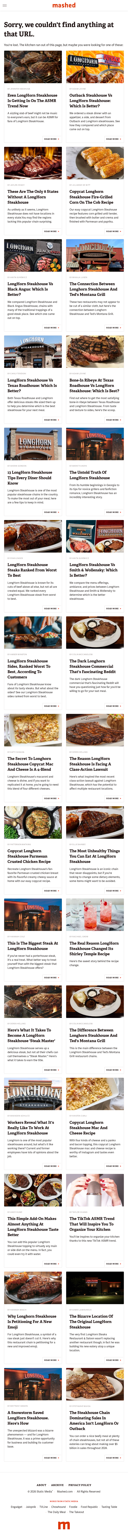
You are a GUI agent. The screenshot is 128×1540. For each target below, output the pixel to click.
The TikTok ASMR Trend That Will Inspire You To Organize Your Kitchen (92, 1224)
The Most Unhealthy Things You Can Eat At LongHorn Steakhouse (95, 856)
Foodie (73, 1507)
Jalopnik (31, 1507)
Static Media (44, 1491)
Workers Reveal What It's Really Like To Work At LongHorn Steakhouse (31, 1128)
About (41, 1485)
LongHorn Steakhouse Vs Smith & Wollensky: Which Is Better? (94, 570)
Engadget (16, 1507)
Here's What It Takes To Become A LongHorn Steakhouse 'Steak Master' (31, 1035)
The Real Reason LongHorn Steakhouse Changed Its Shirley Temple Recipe (94, 948)
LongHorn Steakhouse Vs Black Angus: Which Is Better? (30, 289)
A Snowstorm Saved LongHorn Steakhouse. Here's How (28, 1418)
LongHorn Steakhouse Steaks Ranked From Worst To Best (32, 570)
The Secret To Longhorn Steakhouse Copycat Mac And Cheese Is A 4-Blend (30, 764)
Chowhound (58, 1507)
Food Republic (89, 1507)
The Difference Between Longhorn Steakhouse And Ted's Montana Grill (93, 1035)
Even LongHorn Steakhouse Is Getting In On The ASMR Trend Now (32, 101)
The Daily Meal (57, 1512)
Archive (57, 1485)
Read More (50, 139)
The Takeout (76, 1512)
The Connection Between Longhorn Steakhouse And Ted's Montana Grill (93, 289)
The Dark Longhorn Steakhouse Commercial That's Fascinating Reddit (93, 666)
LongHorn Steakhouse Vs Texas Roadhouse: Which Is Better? (32, 385)
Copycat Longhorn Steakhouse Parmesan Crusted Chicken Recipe (29, 856)
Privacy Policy (79, 1485)
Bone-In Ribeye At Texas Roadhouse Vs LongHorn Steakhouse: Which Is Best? (94, 385)
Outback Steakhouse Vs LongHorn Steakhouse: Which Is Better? (91, 101)
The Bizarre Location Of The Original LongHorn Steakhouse (91, 1321)
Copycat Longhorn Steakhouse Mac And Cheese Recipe (89, 1128)
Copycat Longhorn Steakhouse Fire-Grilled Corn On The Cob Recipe (91, 197)
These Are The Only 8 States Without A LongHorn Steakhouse (33, 197)
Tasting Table (109, 1507)
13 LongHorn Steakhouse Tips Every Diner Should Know (30, 478)
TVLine (44, 1507)
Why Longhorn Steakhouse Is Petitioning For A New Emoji (32, 1321)
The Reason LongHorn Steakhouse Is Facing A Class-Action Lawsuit (90, 764)
